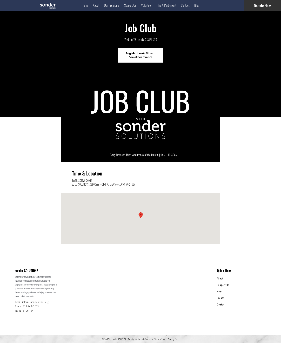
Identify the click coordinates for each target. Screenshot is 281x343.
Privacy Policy (173, 339)
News (220, 291)
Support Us (223, 285)
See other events (140, 57)
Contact (221, 304)
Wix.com (149, 339)
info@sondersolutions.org (35, 302)
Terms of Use (159, 339)
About (220, 278)
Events (220, 298)
